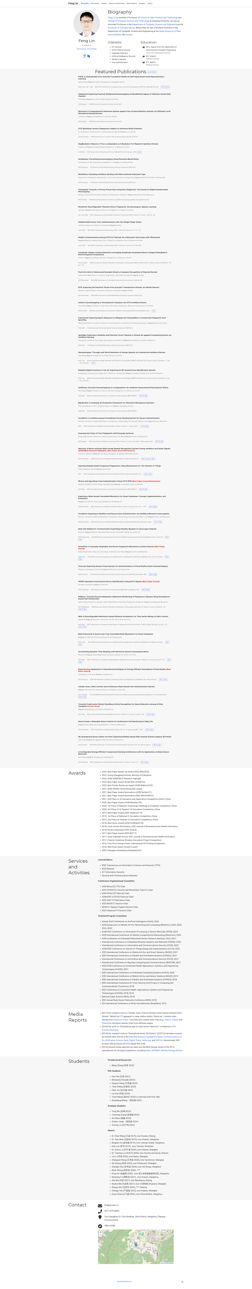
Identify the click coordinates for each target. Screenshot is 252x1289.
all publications (152, 72)
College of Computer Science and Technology (128, 21)
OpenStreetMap (169, 1263)
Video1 (168, 1020)
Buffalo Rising (167, 1050)
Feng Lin (73, 3)
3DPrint (159, 1040)
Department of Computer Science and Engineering (154, 24)
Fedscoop (146, 1040)
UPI (174, 1026)
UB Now (178, 1050)
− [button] (100, 1235)
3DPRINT (156, 1050)
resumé (129, 34)
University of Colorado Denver (121, 28)
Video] (128, 1044)
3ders (148, 1050)
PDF (163, 87)
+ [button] (100, 1232)
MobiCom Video (120, 1020)
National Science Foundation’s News (146, 1037)
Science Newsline (110, 1030)
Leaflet (162, 1263)
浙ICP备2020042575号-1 (124, 1281)
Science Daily (122, 1040)
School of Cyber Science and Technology (159, 17)
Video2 (175, 1020)
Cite (146, 396)
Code (167, 87)
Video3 (105, 1023)
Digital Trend (135, 1040)
